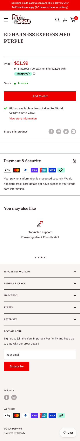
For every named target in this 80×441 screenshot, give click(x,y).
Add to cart (40, 96)
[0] (72, 20)
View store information (23, 118)
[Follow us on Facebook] (6, 397)
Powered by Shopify (14, 433)
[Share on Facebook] (51, 131)
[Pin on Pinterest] (58, 131)
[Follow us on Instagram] (14, 397)
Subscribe (16, 366)
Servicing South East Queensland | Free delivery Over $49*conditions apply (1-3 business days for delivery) (40, 5)
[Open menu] (6, 19)
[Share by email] (73, 131)
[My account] (65, 20)
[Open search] (57, 20)
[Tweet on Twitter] (66, 131)
